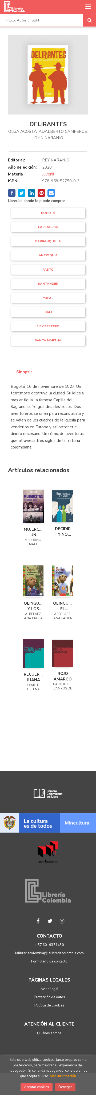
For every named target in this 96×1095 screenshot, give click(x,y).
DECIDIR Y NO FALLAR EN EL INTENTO (63, 531)
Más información (63, 1076)
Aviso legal (49, 989)
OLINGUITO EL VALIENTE (62, 606)
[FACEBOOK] (38, 921)
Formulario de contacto (49, 961)
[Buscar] (89, 20)
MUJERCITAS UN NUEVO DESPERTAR (33, 532)
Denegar (65, 1087)
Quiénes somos (49, 1033)
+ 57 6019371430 (49, 945)
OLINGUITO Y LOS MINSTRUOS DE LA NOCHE (33, 606)
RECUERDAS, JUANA (33, 677)
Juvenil (48, 174)
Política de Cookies (49, 1005)
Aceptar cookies (36, 1087)
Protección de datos (49, 997)
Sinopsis (24, 372)
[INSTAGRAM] (62, 921)
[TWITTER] (50, 921)
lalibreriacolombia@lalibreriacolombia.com (49, 953)
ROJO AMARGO (63, 676)
